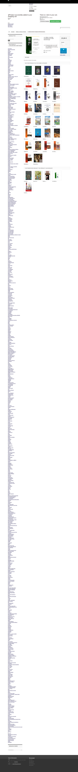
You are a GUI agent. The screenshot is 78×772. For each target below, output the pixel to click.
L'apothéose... (26, 126)
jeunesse (9, 68)
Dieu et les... (26, 138)
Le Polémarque (10, 555)
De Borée (9, 386)
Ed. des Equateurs (11, 569)
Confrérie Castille (10, 603)
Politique (9, 127)
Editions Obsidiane (11, 305)
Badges (9, 52)
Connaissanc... (26, 76)
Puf (8, 250)
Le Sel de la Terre (10, 711)
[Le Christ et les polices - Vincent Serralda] (57, 83)
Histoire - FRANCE (11, 91)
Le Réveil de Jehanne (11, 651)
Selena (9, 321)
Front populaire (10, 737)
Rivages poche (10, 577)
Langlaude (9, 226)
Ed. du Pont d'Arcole (11, 200)
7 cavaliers (9, 533)
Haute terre (9, 279)
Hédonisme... (35, 88)
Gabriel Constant (10, 210)
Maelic (9, 620)
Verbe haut (9, 554)
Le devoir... (45, 113)
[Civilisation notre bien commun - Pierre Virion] (28, 108)
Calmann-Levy (10, 432)
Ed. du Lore (10, 268)
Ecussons (9, 51)
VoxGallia (9, 619)
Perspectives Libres (11, 455)
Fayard (9, 422)
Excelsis (9, 367)
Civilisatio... (26, 113)
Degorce (9, 170)
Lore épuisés (10, 270)
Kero (8, 433)
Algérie (9, 164)
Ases (9, 286)
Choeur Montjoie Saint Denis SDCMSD (14, 315)
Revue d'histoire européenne (12, 734)
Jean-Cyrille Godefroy (11, 497)
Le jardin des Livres (11, 482)
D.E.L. (9, 191)
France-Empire (10, 521)
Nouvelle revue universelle (12, 716)
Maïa (8, 689)
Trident (9, 605)
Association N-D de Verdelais (12, 613)
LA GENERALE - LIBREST (12, 460)
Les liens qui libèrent (11, 581)
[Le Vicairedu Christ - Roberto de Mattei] (57, 133)
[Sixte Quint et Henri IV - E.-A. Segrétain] (38, 133)
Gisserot (9, 338)
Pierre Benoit (10, 121)
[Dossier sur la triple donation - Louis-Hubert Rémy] (38, 175)
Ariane (9, 469)
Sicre (9, 257)
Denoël (9, 375)
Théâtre (9, 160)
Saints (9, 148)
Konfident (9, 335)
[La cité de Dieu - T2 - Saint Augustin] (47, 120)
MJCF (9, 236)
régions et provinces (11, 141)
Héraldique (9, 75)
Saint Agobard (10, 314)
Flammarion (10, 572)
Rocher (9, 427)
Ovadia (9, 682)
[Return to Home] (9, 32)
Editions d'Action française (12, 557)
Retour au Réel (10, 634)
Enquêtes (9, 81)
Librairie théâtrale (10, 672)
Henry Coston (10, 213)
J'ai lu (9, 574)
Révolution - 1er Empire (11, 94)
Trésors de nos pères (11, 693)
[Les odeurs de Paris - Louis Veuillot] (47, 95)
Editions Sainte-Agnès (11, 302)
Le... (34, 76)
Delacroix (9, 192)
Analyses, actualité (11, 128)
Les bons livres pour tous (12, 282)
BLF (8, 283)
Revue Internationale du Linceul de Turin (14, 719)
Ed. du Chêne (10, 666)
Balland (9, 387)
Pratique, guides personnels (12, 138)
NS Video (9, 359)
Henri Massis (10, 115)
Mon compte (10, 25)
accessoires (10, 48)
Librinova (9, 454)
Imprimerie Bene (10, 215)
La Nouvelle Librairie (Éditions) (12, 622)
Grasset (9, 424)
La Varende (9, 118)
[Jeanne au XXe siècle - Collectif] (47, 70)
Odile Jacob (10, 428)
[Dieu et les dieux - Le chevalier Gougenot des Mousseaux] (28, 133)
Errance (9, 582)
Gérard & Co (10, 211)
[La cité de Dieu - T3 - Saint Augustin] (57, 120)
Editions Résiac (10, 308)
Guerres (9, 83)
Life (8, 362)
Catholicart (9, 695)
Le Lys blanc (10, 542)
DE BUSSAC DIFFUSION (12, 596)
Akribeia (9, 175)
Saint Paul (9, 358)
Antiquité (9, 99)
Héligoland (9, 296)
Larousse (9, 426)
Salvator (9, 508)
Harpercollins (10, 450)
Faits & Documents (11, 709)
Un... (53, 113)
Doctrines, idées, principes (12, 129)
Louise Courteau (10, 472)
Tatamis (9, 333)
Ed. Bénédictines (10, 528)
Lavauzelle (9, 463)
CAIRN (9, 698)
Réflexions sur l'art (11, 77)
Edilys (9, 595)
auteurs (9, 168)
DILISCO (9, 481)
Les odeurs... (45, 101)
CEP (8, 640)
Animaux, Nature (10, 167)
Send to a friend (48, 50)
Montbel (9, 407)
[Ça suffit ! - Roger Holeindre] (28, 187)
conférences (10, 60)
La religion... (54, 101)
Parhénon (9, 646)
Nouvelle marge (10, 617)
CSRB (9, 541)
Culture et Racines (11, 336)
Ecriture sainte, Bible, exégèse (12, 152)
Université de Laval (11, 545)
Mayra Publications (11, 614)
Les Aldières (10, 311)
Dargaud (9, 328)
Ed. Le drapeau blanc (11, 530)
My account (32, 758)
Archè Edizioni (10, 169)
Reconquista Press (11, 591)
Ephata (9, 456)
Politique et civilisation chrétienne (21, 31)
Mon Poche (9, 405)
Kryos (9, 403)
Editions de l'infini (10, 289)
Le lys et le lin (10, 688)
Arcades (9, 610)
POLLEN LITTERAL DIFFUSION (13, 495)
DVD (8, 67)
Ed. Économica (10, 310)
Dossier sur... (35, 181)
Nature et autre (10, 137)
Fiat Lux (9, 474)
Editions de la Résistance (12, 203)
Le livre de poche (10, 415)
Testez (9, 470)
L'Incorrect (9, 731)
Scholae (9, 598)
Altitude (9, 540)
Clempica (9, 281)
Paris (9, 140)
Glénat (9, 434)
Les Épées (9, 729)
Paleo (9, 597)
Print (46, 52)
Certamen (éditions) (11, 534)
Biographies (10, 95)
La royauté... (45, 151)
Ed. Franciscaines (11, 504)
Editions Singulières (11, 292)
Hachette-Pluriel (10, 425)
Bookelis (9, 440)
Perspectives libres (11, 718)
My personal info (32, 763)
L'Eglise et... (26, 151)
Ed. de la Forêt (10, 669)
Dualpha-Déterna (10, 197)
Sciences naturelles (11, 706)
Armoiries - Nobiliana (11, 705)
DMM (9, 506)
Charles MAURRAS (11, 114)
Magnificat (9, 331)
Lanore (9, 484)
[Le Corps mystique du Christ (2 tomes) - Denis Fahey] (57, 145)
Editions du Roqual (11, 696)
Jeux (8, 56)
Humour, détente (10, 707)
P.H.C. (9, 241)
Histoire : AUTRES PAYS (12, 98)
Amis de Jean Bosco (11, 176)
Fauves (9, 223)
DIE (8, 193)
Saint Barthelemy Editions (12, 686)
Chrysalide (9, 652)
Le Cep (9, 723)
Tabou (9, 720)
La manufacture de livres (12, 383)
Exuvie (9, 471)
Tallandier (9, 380)
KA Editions (10, 479)
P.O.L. (9, 242)
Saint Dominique (10, 547)
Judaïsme (9, 105)
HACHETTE (10, 411)
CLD (8, 389)
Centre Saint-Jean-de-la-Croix (12, 525)
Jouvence (9, 485)
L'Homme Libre (10, 224)
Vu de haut (9, 721)
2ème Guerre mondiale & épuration (13, 84)
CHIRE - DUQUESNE (11, 600)
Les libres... (35, 101)
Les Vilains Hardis (11, 231)
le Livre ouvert (10, 368)
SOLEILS (9, 558)
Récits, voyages (10, 161)
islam (9, 102)
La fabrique (9, 319)
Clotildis (9, 543)
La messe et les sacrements (12, 144)
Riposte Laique (10, 274)
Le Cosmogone (10, 641)
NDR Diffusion (10, 697)
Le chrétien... (35, 151)
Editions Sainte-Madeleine (12, 351)
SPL (8, 259)
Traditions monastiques (11, 343)
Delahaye (9, 628)
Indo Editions (10, 637)
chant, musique (10, 78)
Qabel (9, 529)
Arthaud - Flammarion (11, 571)
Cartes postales (10, 57)
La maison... (26, 181)
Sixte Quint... (35, 138)
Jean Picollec (10, 486)
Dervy (9, 668)
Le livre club (10, 294)
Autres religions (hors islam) (12, 103)
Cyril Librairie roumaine (11, 687)
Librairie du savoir (10, 649)
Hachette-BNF (10, 457)
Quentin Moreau (10, 518)
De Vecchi (9, 271)
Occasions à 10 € (10, 123)
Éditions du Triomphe (11, 352)
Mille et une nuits (10, 447)
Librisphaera (10, 663)
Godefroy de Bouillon (11, 212)
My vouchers (31, 765)
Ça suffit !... (26, 192)
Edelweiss (9, 627)
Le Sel (9, 599)
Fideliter (9, 208)
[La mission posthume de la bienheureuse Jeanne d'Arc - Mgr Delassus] (38, 108)
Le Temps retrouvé (11, 551)
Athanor (9, 461)
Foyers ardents (10, 674)
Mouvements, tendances (12, 97)
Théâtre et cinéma (11, 74)
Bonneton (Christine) (11, 406)
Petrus (9, 363)
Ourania (9, 503)
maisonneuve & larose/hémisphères (13, 499)
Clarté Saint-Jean (10, 187)
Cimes (9, 611)
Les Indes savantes (11, 397)
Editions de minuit (10, 382)
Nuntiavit (9, 364)
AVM (8, 341)
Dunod (9, 438)
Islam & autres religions (11, 101)
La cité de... (35, 126)
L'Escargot (9, 531)
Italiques (9, 217)
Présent (9, 248)
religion (9, 69)
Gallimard (9, 376)
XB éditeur (9, 539)
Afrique (9, 165)
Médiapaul (9, 379)
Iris (8, 216)
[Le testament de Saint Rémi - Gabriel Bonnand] (38, 70)
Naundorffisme (10, 647)
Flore (8, 636)
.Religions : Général (11, 104)
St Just (9, 260)
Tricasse (9, 650)
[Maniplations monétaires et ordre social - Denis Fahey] (28, 158)
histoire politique (10, 131)
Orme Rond (9, 239)
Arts (8, 73)
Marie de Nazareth (11, 520)
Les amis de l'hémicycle (11, 738)
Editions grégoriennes (11, 337)
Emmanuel (9, 344)
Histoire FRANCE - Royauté (12, 93)
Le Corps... (54, 151)
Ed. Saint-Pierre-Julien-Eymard (12, 309)
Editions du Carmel (11, 369)
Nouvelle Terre (10, 477)
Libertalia (9, 566)
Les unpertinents (10, 478)
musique (9, 122)
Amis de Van (10, 303)
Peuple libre (10, 361)
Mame (9, 326)
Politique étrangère (11, 100)
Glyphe (9, 334)
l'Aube (9, 567)
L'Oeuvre (9, 225)
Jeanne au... (45, 76)
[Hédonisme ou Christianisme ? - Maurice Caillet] (38, 83)
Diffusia (9, 510)
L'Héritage (9, 710)
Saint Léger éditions (11, 356)
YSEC (9, 266)
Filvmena (9, 524)
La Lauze (9, 699)
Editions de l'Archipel (11, 429)
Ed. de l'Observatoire (11, 580)
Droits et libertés (10, 340)
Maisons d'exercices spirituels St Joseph (14, 234)
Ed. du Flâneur (10, 660)
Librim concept (10, 297)
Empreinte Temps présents (12, 517)
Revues (9, 708)
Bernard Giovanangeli (11, 452)
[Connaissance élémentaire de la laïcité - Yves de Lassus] (28, 70)
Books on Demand (11, 390)
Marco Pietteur (10, 468)
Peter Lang (9, 244)
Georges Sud (10, 267)
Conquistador (10, 188)
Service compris (10, 676)
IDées (9, 273)
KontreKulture (10, 218)
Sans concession (10, 648)
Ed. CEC (9, 683)
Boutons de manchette (11, 49)
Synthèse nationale (11, 262)
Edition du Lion (10, 280)
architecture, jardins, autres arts (13, 76)
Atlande (9, 492)
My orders (30, 759)
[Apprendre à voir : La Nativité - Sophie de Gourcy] (38, 158)
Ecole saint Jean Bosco (11, 594)
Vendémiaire (10, 563)
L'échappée (9, 318)
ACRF (9, 593)
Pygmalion (9, 575)
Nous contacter (10, 26)
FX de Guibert (10, 423)
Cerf (8, 408)
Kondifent (9, 625)
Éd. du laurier (10, 354)
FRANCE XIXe (10, 92)
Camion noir (10, 184)
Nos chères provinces (11, 198)
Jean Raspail (10, 117)
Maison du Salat (10, 233)
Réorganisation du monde (12, 662)
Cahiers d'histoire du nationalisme (13, 722)
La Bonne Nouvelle (11, 516)
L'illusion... (25, 101)
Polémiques (10, 247)
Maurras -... (44, 181)
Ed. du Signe (10, 272)
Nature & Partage (10, 480)
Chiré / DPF (10, 604)
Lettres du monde (10, 232)
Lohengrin (9, 623)
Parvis (9, 659)
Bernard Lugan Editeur (11, 592)
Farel (8, 345)
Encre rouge (10, 670)
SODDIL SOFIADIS (11, 473)
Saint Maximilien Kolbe (11, 255)
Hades (9, 414)
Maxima (9, 458)
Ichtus (9, 661)
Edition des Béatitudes (11, 589)
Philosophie (10, 742)
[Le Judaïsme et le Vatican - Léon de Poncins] (57, 175)
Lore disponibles (10, 269)
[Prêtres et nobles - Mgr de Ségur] (47, 83)
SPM (8, 222)
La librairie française (11, 378)
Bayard (9, 436)
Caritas (9, 549)
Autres (9, 50)
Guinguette (9, 61)
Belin (8, 494)
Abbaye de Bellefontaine (11, 409)
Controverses (10, 147)
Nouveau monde (10, 413)
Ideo (8, 451)
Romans (9, 154)
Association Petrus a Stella (12, 519)
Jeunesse (9, 106)
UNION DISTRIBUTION (11, 568)
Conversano (10, 615)
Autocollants (10, 55)
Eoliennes (9, 500)
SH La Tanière (10, 366)
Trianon (9, 639)
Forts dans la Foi (10, 209)
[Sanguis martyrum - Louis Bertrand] (47, 133)
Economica (9, 612)
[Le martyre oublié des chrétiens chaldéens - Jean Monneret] (28, 83)
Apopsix (9, 304)
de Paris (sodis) (10, 388)
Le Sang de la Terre (11, 227)
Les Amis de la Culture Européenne (13, 664)
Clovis (9, 501)
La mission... (35, 113)
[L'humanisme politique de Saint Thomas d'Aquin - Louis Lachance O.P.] (57, 70)
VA (8, 392)
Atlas (9, 284)
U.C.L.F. (9, 263)
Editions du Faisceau (11, 616)
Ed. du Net (9, 667)
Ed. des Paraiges (10, 199)
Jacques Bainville (10, 116)
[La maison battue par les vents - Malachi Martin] (28, 175)
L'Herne (9, 579)
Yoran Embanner (10, 498)
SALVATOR (10, 502)
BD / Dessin (10, 79)
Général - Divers (10, 143)
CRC (8, 190)
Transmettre (10, 365)
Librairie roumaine (10, 638)
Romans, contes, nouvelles (12, 155)
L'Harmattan (10, 220)
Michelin (9, 329)
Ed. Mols (9, 401)
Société (9, 162)
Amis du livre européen (11, 177)
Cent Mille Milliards (11, 449)
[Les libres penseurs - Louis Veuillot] (38, 95)
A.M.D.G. (9, 173)
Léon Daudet (10, 119)
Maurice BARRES (10, 120)
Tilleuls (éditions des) (11, 700)
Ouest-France (10, 240)
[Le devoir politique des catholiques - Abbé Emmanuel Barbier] (47, 108)
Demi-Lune (9, 475)
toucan (9, 421)
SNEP (9, 258)
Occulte (9, 126)
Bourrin (9, 374)
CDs (8, 58)
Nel (8, 238)
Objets (9, 66)
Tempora (9, 673)
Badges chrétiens (10, 53)
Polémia (9, 246)
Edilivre (9, 692)
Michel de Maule (10, 384)
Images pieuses (10, 153)
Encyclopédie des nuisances (12, 320)
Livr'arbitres (9, 685)
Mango (9, 330)
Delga (9, 684)
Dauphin (9, 570)
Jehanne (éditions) (11, 621)
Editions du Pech (10, 353)
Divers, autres (10, 130)
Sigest (9, 462)
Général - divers (10, 108)
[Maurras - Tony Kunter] (47, 175)
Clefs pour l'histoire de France (12, 642)
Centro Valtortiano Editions (12, 523)
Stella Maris (10, 261)
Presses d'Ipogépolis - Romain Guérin (14, 694)
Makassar (9, 653)
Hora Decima (10, 357)
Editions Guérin (10, 307)
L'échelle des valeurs (11, 724)
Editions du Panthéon (11, 437)
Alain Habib (9, 644)
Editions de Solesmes (11, 360)
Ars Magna (9, 312)
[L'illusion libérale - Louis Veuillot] (28, 95)
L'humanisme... (55, 76)
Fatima (9, 72)
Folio (8, 404)
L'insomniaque (10, 295)
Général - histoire (10, 90)
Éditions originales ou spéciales (13, 125)
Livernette (9, 629)
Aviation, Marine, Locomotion (12, 166)
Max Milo (9, 487)
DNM (8, 544)
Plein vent (9, 448)
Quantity (62, 42)
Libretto (9, 402)
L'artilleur (9, 416)
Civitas (9, 548)
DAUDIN (9, 332)
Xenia (9, 317)
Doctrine (9, 146)
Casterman (9, 573)
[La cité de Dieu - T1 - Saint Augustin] (38, 120)
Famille (9, 82)
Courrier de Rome (10, 189)
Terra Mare (9, 342)
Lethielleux (9, 439)
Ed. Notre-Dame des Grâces (12, 201)
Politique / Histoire (11, 70)
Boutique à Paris (10, 24)
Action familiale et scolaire (12, 174)
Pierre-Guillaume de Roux (12, 496)
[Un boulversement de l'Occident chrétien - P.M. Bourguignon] (57, 108)
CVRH (9, 291)
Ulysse (9, 264)
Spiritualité (12, 31)
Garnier (9, 381)
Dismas (9, 195)
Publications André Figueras (12, 249)
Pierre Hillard (10, 245)
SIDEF (9, 290)
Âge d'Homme (10, 219)
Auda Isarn (9, 179)
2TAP (9, 691)
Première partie (10, 527)
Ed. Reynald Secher (11, 350)
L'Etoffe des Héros (11, 681)
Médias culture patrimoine (12, 546)
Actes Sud (9, 576)
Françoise (9, 733)
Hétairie (9, 556)
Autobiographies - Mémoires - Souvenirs (14, 96)
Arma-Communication (11, 178)
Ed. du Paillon (10, 645)
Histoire (9, 89)
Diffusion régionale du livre (12, 550)
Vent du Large (10, 265)
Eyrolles (9, 410)
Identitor (9, 214)
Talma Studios (10, 453)
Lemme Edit (10, 339)
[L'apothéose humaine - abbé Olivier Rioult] (28, 120)
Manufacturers (13, 746)
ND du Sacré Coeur (11, 237)
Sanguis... (44, 138)
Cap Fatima (10, 665)
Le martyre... (26, 88)
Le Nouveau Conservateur (12, 736)
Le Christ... (54, 88)
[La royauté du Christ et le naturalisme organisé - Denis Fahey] (47, 145)
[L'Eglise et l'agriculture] (28, 145)
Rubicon (9, 287)
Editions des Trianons (11, 298)
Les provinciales (10, 509)
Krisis (9, 730)
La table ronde (10, 377)
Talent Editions (10, 445)
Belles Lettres (10, 316)
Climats (9, 578)
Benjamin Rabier (10, 107)
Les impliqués (10, 221)
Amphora (9, 658)
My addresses (31, 762)
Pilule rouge (10, 626)
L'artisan (9, 446)
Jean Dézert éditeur (11, 643)
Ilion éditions (10, 435)
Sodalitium (9, 313)
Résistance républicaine (11, 588)
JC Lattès (9, 412)
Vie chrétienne (10, 145)
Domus (9, 526)
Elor (8, 602)
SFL (8, 172)
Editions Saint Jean (11, 618)
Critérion (9, 327)
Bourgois (9, 400)
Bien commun (10, 522)
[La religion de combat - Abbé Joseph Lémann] (57, 95)
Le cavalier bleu (10, 385)
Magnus (9, 391)
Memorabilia (10, 552)
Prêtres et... (45, 88)
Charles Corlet (10, 675)
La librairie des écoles (11, 483)
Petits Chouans (10, 601)
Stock (9, 430)
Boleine (9, 459)
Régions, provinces (11, 139)
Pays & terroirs (10, 243)
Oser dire (9, 476)
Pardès (9, 590)
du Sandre (9, 564)
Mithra (9, 235)
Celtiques (9, 185)
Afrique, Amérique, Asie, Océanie (13, 163)
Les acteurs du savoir (11, 355)
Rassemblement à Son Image (12, 505)
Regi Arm (9, 553)
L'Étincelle (9, 735)
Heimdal (9, 171)
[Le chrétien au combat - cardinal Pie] (38, 145)
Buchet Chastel (10, 398)
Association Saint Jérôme (12, 587)
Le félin (9, 565)
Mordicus (9, 431)
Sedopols (9, 256)
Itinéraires (9, 285)
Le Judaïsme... (54, 181)
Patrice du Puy (10, 635)
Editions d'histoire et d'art (12, 202)
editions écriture (10, 288)
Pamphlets (9, 132)
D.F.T (9, 306)
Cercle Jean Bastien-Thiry (12, 186)
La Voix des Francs (11, 739)
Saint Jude (9, 511)
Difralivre (9, 194)
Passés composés (11, 493)
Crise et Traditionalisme (11, 150)
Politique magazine (11, 740)
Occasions (9, 717)
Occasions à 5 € (10, 124)
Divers (9, 59)
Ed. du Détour (10, 399)
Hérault (9, 671)
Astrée (9, 624)
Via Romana (10, 507)
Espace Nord (10, 293)
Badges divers (10, 54)
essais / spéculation (11, 151)
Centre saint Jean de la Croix (12, 532)
